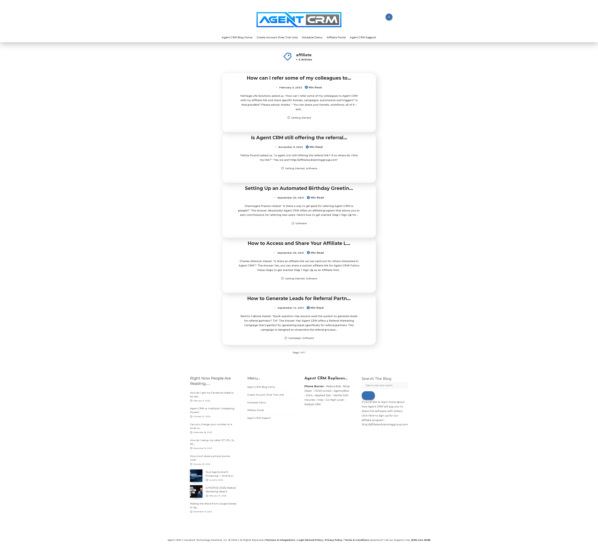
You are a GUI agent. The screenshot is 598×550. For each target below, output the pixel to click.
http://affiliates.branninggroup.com (385, 424)
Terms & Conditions (356, 540)
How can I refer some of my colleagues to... (299, 78)
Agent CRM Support (363, 37)
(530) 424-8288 (421, 540)
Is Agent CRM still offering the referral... (299, 138)
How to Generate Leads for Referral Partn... (299, 298)
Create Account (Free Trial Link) (277, 37)
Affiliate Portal (336, 37)
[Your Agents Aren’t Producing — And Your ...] (196, 475)
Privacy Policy (333, 540)
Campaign (294, 338)
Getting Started (301, 117)
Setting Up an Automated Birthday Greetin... (299, 188)
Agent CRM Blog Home (237, 37)
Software (311, 168)
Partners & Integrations (280, 540)
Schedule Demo (312, 37)
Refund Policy (314, 540)
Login (301, 540)
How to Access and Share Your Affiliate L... (299, 243)
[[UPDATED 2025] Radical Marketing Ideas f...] (196, 491)
